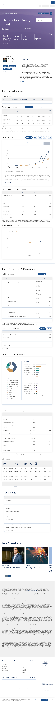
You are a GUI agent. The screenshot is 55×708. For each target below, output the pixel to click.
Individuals (4, 668)
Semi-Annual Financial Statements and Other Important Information (18, 527)
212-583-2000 (44, 680)
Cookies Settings (36, 699)
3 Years (40, 137)
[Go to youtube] (35, 677)
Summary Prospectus (10, 505)
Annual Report (8, 514)
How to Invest (46, 13)
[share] (6, 71)
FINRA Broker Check (12, 681)
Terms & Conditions (26, 681)
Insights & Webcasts (34, 665)
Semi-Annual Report (9, 516)
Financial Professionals (4, 664)
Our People (14, 665)
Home (3, 13)
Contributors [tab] (42, 328)
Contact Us (52, 2)
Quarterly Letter (12, 66)
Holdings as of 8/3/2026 (10, 500)
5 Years (45, 137)
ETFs (22, 663)
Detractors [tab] (49, 328)
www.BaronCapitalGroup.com (31, 590)
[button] (7, 2)
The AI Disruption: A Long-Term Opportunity (34, 568)
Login (44, 1)
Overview (9, 51)
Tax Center (15, 486)
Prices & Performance (48, 2)
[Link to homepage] (45, 662)
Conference (32, 663)
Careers (3, 677)
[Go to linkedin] (30, 677)
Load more (27, 484)
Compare (40, 13)
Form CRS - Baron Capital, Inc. (6, 687)
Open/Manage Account (14, 677)
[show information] (51, 34)
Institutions (4, 666)
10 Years (49, 137)
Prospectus (8, 508)
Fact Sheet (5, 66)
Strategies (23, 667)
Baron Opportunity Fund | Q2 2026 (11, 567)
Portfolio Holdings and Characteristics (28, 51)
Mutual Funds (7, 13)
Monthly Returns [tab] (37, 107)
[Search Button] (31, 6)
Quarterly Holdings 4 (9, 522)
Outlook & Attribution (7, 68)
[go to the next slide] (9, 576)
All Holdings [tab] (49, 274)
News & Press (14, 667)
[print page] (3, 71)
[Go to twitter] (32, 677)
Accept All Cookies (44, 699)
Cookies (21, 681)
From (12, 143)
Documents (38, 51)
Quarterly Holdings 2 (9, 519)
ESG (12, 669)
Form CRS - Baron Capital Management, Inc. (18, 687)
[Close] (53, 700)
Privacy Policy (18, 681)
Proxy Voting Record (9, 530)
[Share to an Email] (5, 71)
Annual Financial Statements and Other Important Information (17, 524)
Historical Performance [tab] (47, 107)
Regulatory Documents (5, 681)
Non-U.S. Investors (5, 670)
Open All (5, 278)
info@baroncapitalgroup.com (47, 684)
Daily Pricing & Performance (23, 670)
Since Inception (29, 137)
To (28, 143)
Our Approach (14, 663)
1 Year (35, 137)
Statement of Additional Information (12, 511)
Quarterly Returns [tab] (29, 107)
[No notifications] (51, 13)
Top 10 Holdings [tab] (42, 274)
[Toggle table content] (4, 282)
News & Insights (44, 51)
